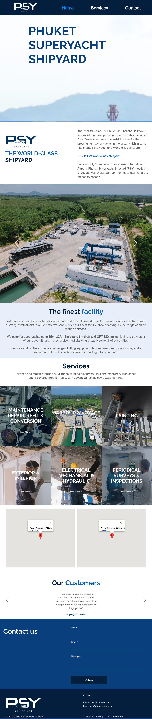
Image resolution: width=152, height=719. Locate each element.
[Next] (135, 243)
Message (75, 656)
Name (74, 627)
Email (73, 642)
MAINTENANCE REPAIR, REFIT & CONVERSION (26, 415)
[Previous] (17, 243)
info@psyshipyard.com (101, 706)
